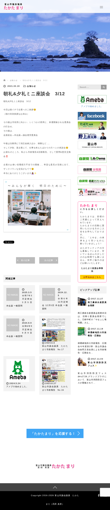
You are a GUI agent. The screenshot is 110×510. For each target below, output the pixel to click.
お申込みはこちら (92, 277)
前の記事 (25, 260)
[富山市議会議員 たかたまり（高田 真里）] (13, 6)
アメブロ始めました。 (17, 386)
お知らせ (14, 80)
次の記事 (48, 260)
